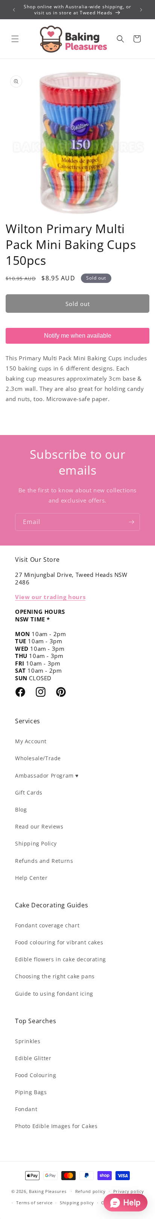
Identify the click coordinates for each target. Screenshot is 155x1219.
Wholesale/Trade (38, 758)
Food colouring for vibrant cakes (59, 942)
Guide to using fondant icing (54, 993)
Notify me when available (77, 335)
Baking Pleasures (47, 1191)
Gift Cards (29, 792)
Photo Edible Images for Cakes (56, 1126)
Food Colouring (35, 1075)
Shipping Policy (36, 843)
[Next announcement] (141, 10)
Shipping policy (77, 1202)
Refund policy (90, 1191)
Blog (21, 809)
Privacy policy (128, 1191)
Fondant (26, 1109)
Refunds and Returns (44, 860)
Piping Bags (31, 1092)
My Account (31, 741)
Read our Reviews (39, 826)
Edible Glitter (33, 1058)
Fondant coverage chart (47, 925)
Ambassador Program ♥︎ (47, 775)
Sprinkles (27, 1041)
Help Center (31, 877)
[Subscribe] (131, 522)
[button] (15, 39)
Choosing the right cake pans (55, 976)
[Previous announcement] (14, 10)
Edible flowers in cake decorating (60, 959)
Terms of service (34, 1202)
